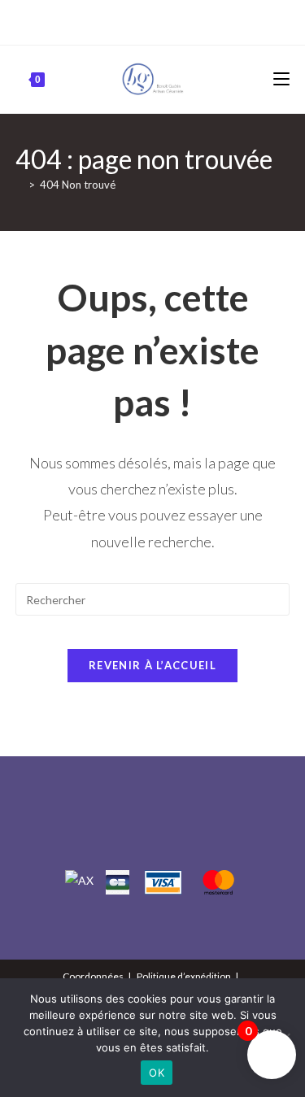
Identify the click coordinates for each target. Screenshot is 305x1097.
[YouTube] (171, 20)
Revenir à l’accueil (152, 665)
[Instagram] (155, 20)
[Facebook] (136, 20)
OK (156, 1072)
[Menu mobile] (281, 78)
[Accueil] (19, 184)
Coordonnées (93, 976)
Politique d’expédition (184, 976)
